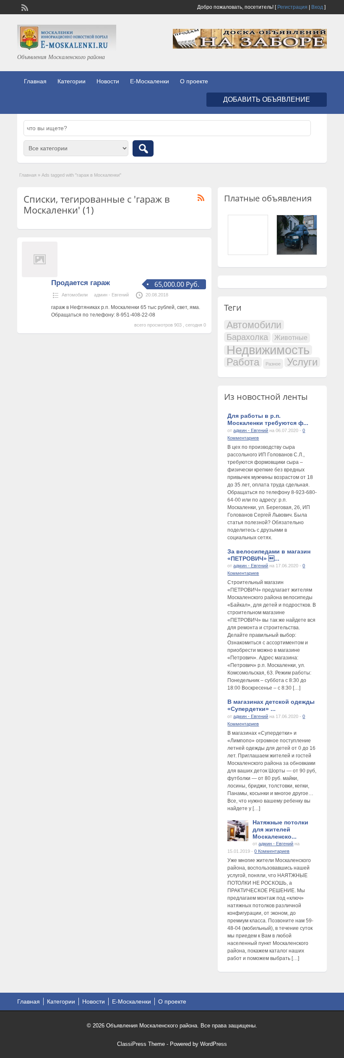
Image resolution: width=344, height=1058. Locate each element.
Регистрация (292, 7)
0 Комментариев (271, 851)
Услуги (302, 362)
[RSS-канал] (24, 6)
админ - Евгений (111, 294)
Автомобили (75, 294)
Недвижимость (268, 350)
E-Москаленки (149, 81)
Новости (107, 81)
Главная (35, 81)
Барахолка (247, 337)
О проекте (194, 81)
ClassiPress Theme (141, 1044)
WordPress (213, 1044)
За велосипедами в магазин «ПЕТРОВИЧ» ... (268, 555)
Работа (243, 362)
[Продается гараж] (39, 275)
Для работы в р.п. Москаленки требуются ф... (267, 419)
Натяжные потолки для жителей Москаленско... (280, 829)
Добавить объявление (266, 99)
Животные (291, 337)
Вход (317, 7)
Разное (273, 363)
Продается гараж (80, 283)
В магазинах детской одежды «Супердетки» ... (271, 705)
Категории (71, 81)
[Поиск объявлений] (143, 148)
